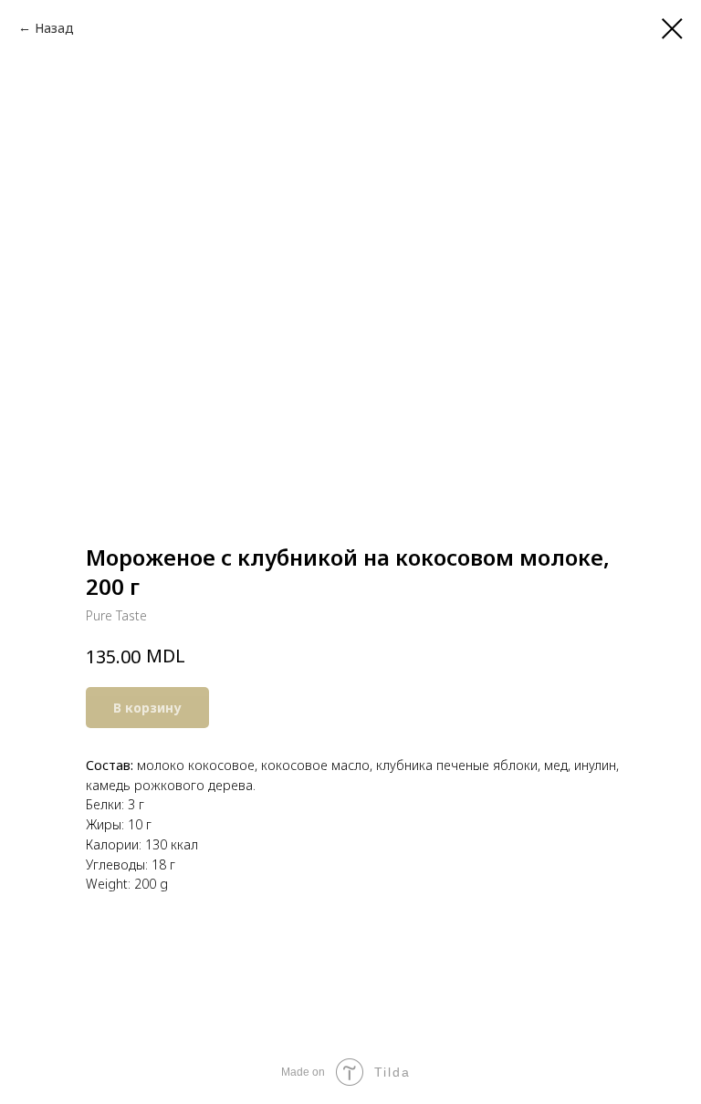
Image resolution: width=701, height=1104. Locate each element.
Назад (54, 27)
